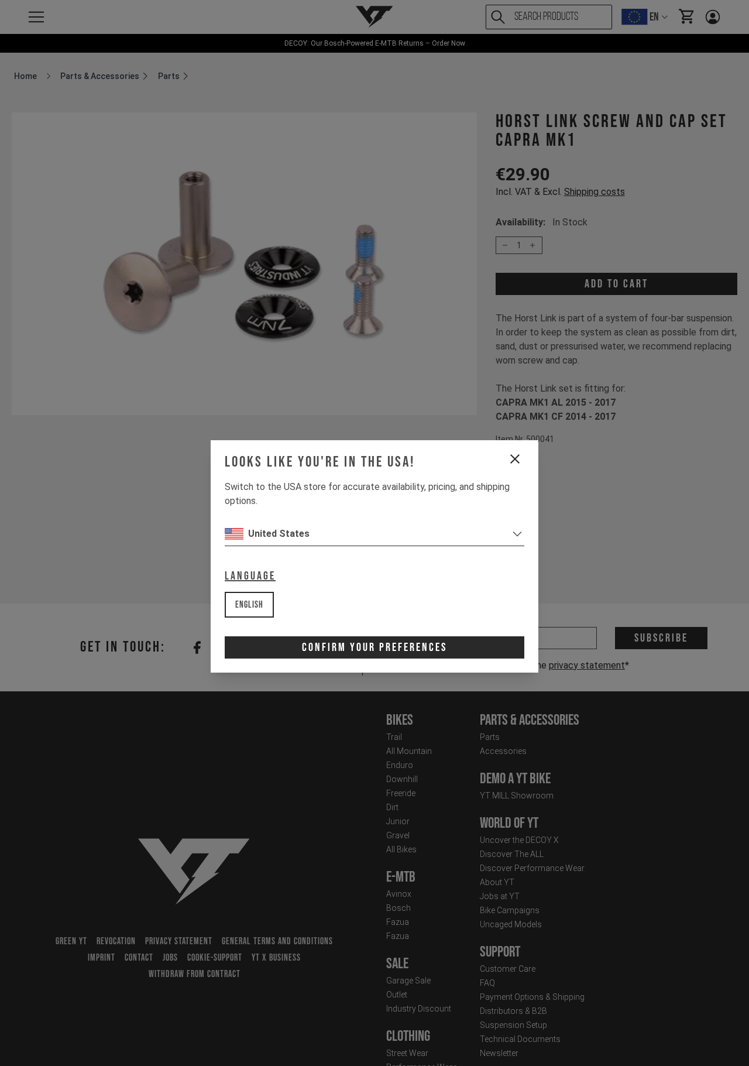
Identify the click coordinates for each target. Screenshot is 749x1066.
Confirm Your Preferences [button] (374, 647)
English (249, 605)
